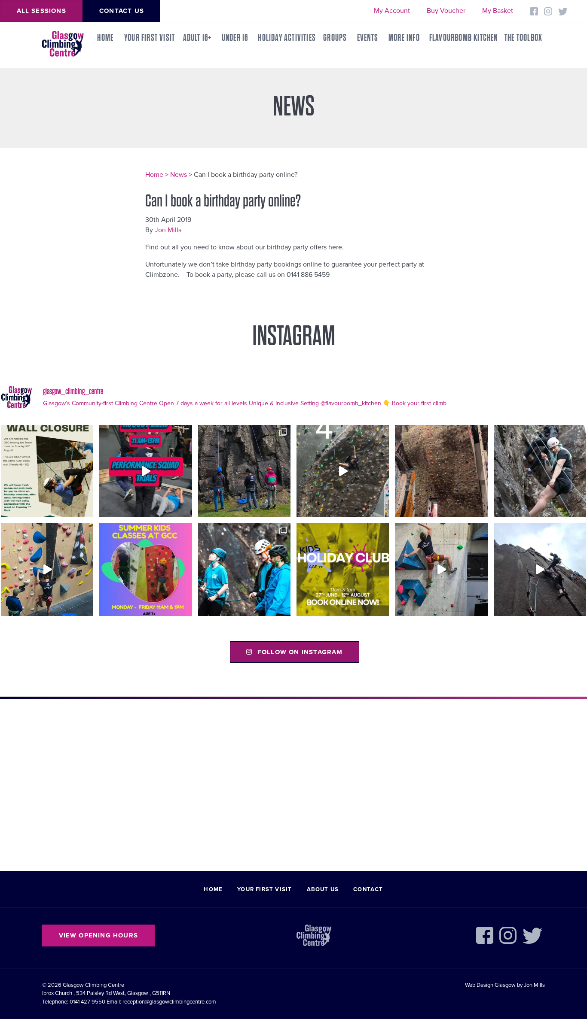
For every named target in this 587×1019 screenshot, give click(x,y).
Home (105, 38)
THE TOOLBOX (523, 38)
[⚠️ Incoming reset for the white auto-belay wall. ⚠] (47, 471)
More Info (404, 38)
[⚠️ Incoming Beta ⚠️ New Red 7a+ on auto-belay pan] (441, 569)
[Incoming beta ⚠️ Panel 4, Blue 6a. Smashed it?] (47, 569)
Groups (335, 38)
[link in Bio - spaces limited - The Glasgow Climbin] (145, 569)
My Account (392, 10)
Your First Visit (149, 38)
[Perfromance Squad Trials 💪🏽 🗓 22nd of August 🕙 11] (145, 471)
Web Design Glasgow (490, 985)
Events (367, 38)
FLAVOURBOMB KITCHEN (463, 38)
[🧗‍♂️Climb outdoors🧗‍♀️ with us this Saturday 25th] (540, 471)
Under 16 (235, 38)
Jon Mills (168, 230)
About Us (323, 889)
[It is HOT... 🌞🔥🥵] (540, 569)
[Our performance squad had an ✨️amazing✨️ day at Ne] (244, 569)
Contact (368, 889)
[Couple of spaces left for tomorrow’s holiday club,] (343, 569)
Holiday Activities (287, 38)
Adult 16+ (197, 38)
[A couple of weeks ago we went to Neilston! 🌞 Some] (244, 471)
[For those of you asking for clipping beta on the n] (343, 471)
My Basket (497, 10)
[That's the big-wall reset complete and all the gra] (441, 471)
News (178, 174)
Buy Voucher (446, 10)
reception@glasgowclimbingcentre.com (169, 1001)
